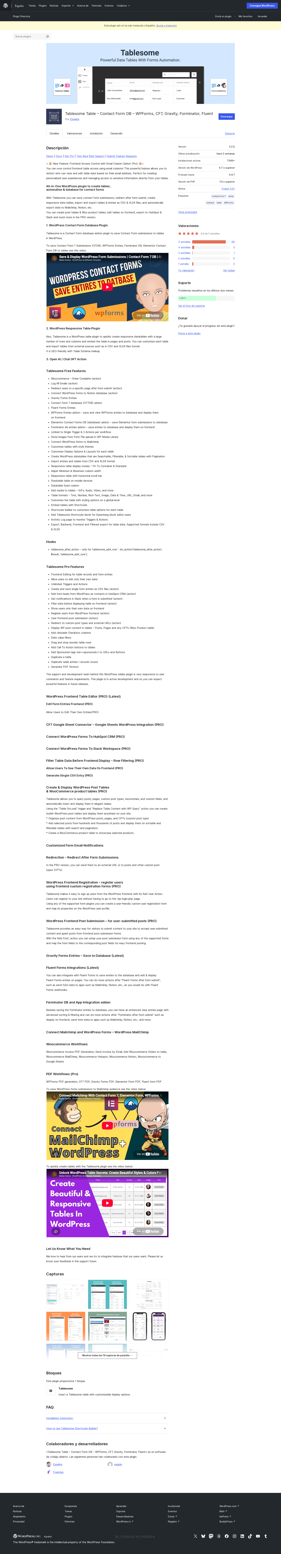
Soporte (230, 133)
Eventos (172, 1511)
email (231, 196)
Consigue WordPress (262, 5)
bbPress (225, 1516)
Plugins (68, 1516)
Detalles (54, 133)
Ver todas (229, 270)
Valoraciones (74, 133)
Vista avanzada (187, 212)
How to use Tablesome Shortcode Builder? (72, 1428)
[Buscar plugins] (47, 36)
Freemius (58, 1472)
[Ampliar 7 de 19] (122, 1284)
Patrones (69, 1521)
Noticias (17, 1511)
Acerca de (18, 1506)
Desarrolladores (125, 1516)
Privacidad (18, 1521)
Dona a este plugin (189, 333)
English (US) (228, 188)
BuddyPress (227, 1521)
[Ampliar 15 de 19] (164, 1316)
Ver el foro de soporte (191, 305)
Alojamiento (19, 1516)
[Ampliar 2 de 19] (81, 1316)
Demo (49, 156)
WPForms (229, 203)
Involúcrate (174, 1506)
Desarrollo (116, 133)
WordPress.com (229, 1506)
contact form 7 (219, 196)
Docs (59, 156)
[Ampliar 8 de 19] (122, 1316)
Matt (223, 1511)
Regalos (174, 1521)
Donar (172, 1516)
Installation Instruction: (59, 1418)
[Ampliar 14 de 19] (164, 1284)
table (219, 203)
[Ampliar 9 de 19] (122, 1348)
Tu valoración (186, 270)
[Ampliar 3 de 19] (81, 1348)
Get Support (97, 156)
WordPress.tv (125, 1521)
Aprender (121, 1506)
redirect (210, 203)
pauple (118, 1464)
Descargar (227, 116)
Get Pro (69, 156)
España (48, 1536)
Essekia (74, 119)
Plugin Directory (21, 16)
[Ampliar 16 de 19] (164, 1348)
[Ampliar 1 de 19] (81, 1284)
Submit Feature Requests (122, 156)
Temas (68, 1511)
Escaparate (71, 1506)
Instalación (96, 133)
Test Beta (82, 156)
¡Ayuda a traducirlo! (166, 25)
